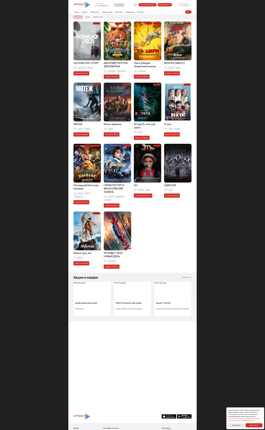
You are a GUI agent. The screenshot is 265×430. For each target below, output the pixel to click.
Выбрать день (98, 17)
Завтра (87, 17)
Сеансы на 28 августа (143, 195)
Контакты (140, 12)
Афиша (76, 12)
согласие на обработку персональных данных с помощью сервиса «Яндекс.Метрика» (244, 419)
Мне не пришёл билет (147, 5)
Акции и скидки (107, 12)
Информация (129, 12)
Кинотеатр (119, 12)
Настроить (236, 425)
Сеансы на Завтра (81, 73)
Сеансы (84, 12)
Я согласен (254, 425)
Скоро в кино (94, 12)
